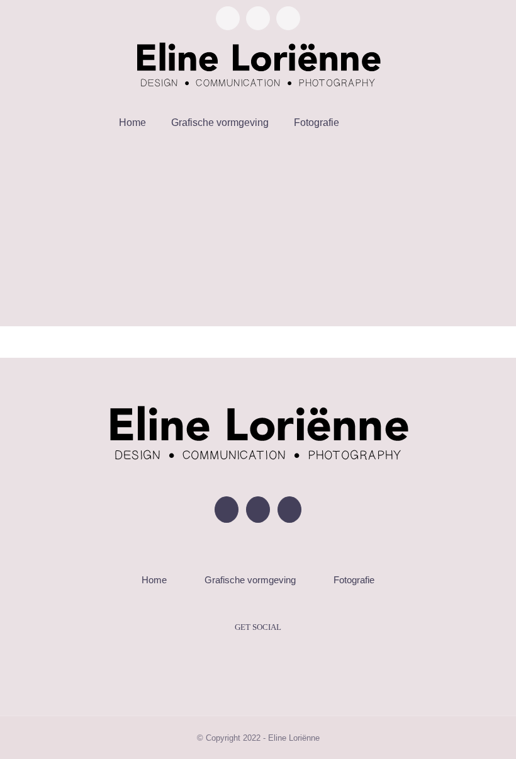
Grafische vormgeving (250, 579)
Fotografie (354, 579)
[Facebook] (226, 509)
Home (154, 579)
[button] (368, 123)
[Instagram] (258, 509)
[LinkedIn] (289, 509)
